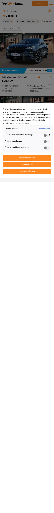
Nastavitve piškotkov (27, 171)
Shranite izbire (27, 164)
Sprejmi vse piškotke (27, 158)
